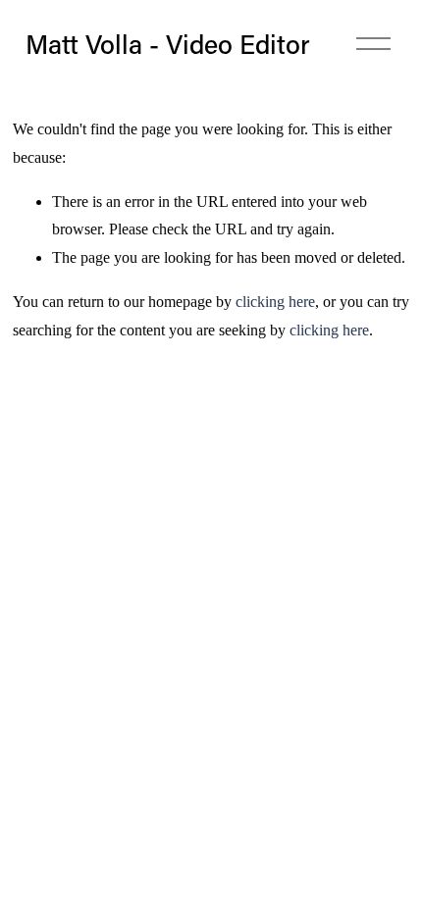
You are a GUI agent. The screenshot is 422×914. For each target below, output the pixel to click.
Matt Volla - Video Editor (168, 43)
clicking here (275, 301)
